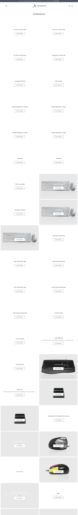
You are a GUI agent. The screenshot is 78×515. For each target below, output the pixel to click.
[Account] (69, 6)
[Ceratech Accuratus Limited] (39, 6)
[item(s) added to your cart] (72, 6)
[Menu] (6, 6)
